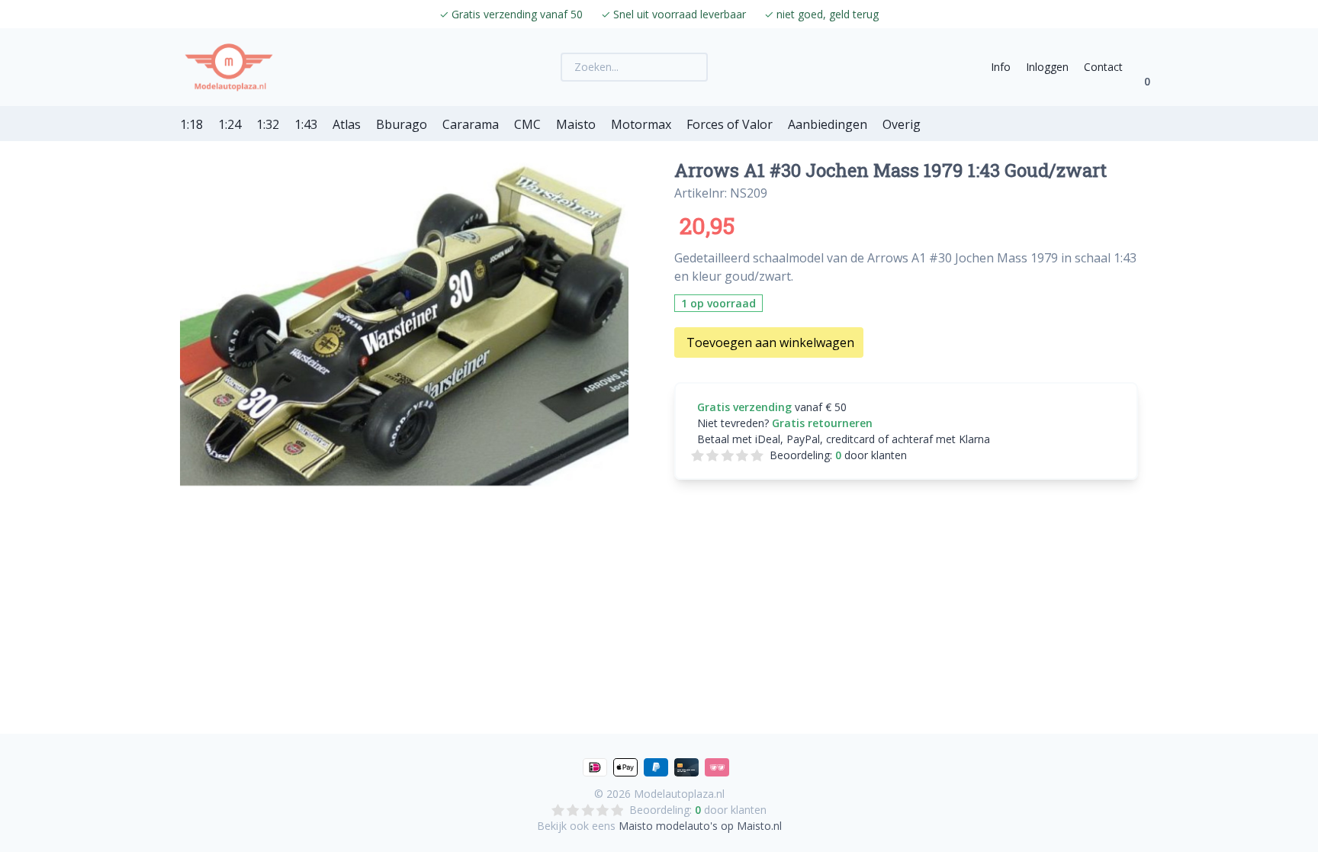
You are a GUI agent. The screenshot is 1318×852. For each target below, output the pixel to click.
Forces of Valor (729, 124)
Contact (1103, 66)
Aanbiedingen (827, 124)
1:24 (229, 124)
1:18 (191, 124)
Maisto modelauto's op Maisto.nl (700, 825)
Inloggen (1047, 66)
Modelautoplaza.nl (679, 793)
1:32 (267, 124)
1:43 (305, 124)
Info (1001, 66)
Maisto (576, 124)
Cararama (470, 124)
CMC (527, 124)
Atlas (347, 124)
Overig (901, 124)
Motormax (641, 124)
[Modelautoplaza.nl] (229, 67)
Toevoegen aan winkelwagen (770, 342)
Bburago (401, 124)
